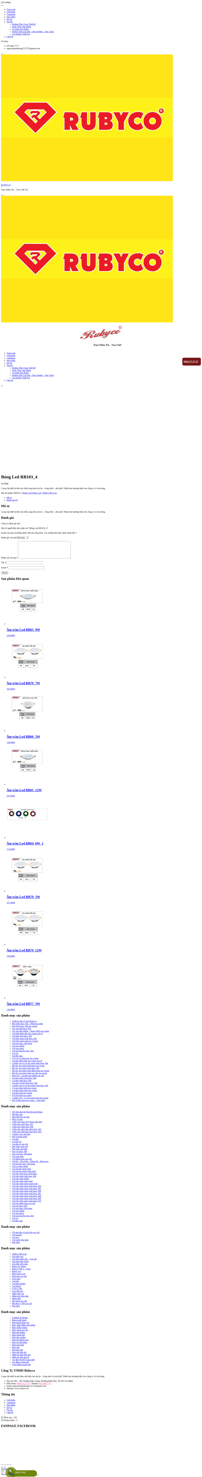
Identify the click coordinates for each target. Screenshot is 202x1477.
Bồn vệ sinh (17, 1119)
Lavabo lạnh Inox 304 (21, 1080)
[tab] (104, 498)
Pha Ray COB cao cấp (22, 1303)
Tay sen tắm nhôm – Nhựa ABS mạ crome (30, 1031)
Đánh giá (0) (12, 500)
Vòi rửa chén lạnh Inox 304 (24, 1176)
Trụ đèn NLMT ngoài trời (23, 1360)
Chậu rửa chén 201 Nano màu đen (27, 1122)
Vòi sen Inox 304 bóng (22, 1043)
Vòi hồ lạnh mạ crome (21, 1095)
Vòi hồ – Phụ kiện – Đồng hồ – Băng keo (30, 1161)
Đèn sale (16, 1347)
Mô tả (9, 498)
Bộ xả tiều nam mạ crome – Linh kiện (28, 1100)
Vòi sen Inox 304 (19, 1206)
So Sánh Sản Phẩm (20, 29)
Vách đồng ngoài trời (21, 1364)
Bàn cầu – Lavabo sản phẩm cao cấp (28, 1075)
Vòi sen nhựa (18, 1048)
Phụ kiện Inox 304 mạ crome (24, 1026)
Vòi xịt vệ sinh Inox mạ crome (25, 1058)
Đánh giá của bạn (8, 537)
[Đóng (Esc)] (2, 1464)
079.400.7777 (45, 1383)
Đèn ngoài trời (18, 1335)
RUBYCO (6, 185)
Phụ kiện (16, 1242)
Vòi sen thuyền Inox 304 (23, 1051)
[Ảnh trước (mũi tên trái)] (2, 1467)
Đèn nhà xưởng (19, 1337)
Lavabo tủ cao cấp (20, 1144)
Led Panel (16, 1286)
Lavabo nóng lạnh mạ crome (24, 1090)
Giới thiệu (11, 12)
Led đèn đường (18, 1284)
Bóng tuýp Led (18, 1274)
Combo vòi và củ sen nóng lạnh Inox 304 (30, 1063)
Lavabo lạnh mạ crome (22, 1093)
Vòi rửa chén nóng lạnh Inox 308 (26, 1196)
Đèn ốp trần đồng (19, 1342)
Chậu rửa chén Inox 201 (22, 1124)
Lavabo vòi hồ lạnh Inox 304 (24, 1083)
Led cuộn (16, 1279)
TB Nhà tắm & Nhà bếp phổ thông (27, 1112)
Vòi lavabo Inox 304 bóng (23, 1164)
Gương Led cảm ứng (21, 1134)
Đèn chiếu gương (19, 1327)
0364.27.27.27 (191, 361)
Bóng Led (27, 493)
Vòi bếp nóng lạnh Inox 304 (24, 1038)
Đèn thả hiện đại (19, 1352)
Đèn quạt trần (18, 1345)
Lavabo (15, 1139)
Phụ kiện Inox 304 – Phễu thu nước (27, 1024)
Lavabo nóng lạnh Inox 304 (24, 1078)
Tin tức (10, 22)
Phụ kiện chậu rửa (20, 1146)
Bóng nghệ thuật (19, 1320)
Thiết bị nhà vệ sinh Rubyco (24, 1021)
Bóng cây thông (19, 1266)
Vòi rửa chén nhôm (20, 1179)
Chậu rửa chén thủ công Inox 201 (26, 1129)
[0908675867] (11, 1473)
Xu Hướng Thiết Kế (21, 34)
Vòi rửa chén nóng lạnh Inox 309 (26, 1198)
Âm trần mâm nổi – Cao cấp (24, 1259)
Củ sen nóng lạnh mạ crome (24, 1088)
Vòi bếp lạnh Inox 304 (22, 1036)
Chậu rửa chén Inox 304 (22, 1127)
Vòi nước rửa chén (20, 1240)
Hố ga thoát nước (19, 1137)
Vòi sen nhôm (18, 1046)
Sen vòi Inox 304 (19, 1151)
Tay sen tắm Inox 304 (21, 1028)
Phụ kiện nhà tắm (19, 1149)
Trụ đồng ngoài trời (20, 1362)
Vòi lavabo (17, 1235)
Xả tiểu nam (17, 1056)
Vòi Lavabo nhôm (20, 1166)
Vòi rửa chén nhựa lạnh (22, 1181)
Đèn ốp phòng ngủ (20, 1340)
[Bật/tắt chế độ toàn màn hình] (8, 1464)
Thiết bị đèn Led (49, 493)
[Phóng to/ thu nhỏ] (10, 1464)
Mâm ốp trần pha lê (20, 1357)
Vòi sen (15, 1237)
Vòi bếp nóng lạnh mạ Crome (25, 1041)
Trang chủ (11, 9)
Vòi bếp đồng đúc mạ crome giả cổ (27, 1033)
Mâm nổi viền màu (20, 1296)
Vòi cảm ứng (17, 1156)
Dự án (9, 19)
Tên (3, 562)
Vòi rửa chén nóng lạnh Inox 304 (26, 1186)
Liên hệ (10, 36)
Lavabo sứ (16, 1141)
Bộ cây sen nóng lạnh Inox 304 (25, 1068)
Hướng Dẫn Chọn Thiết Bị (24, 24)
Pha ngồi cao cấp (19, 1301)
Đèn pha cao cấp (19, 1276)
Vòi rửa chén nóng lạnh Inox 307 (26, 1193)
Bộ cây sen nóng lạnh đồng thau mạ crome (30, 1071)
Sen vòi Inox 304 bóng (22, 1154)
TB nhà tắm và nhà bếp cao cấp (26, 1232)
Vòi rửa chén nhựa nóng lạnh (25, 1184)
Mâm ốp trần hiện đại (21, 1355)
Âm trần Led (17, 1256)
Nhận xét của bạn (9, 558)
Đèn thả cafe (17, 1350)
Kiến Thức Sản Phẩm (21, 27)
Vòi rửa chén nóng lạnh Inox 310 (26, 1201)
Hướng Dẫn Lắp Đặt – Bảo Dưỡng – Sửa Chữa (33, 32)
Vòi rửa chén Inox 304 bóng (24, 1174)
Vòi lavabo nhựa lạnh (21, 1169)
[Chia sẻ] (5, 1464)
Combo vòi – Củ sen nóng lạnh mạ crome (30, 1098)
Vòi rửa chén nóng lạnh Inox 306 (26, 1191)
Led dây (15, 1281)
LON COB (17, 1288)
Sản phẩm (11, 17)
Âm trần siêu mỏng (20, 1261)
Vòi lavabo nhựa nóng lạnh (24, 1171)
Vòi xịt (15, 1053)
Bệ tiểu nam (17, 1114)
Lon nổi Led (17, 1291)
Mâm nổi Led (18, 1293)
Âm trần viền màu (20, 1264)
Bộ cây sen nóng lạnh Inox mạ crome (28, 1066)
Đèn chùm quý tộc (20, 1330)
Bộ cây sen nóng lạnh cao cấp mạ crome (29, 1073)
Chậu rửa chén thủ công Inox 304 (26, 1132)
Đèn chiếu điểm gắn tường (23, 1325)
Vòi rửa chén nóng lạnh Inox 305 (26, 1188)
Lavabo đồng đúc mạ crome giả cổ (27, 1061)
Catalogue (11, 14)
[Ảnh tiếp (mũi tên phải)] (5, 1467)
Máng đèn (16, 1298)
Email (4, 567)
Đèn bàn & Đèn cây (21, 1322)
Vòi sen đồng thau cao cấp (23, 1203)
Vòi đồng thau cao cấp (22, 1159)
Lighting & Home (20, 1317)
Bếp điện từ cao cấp (20, 1117)
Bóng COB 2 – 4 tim (21, 1269)
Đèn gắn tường (18, 1332)
